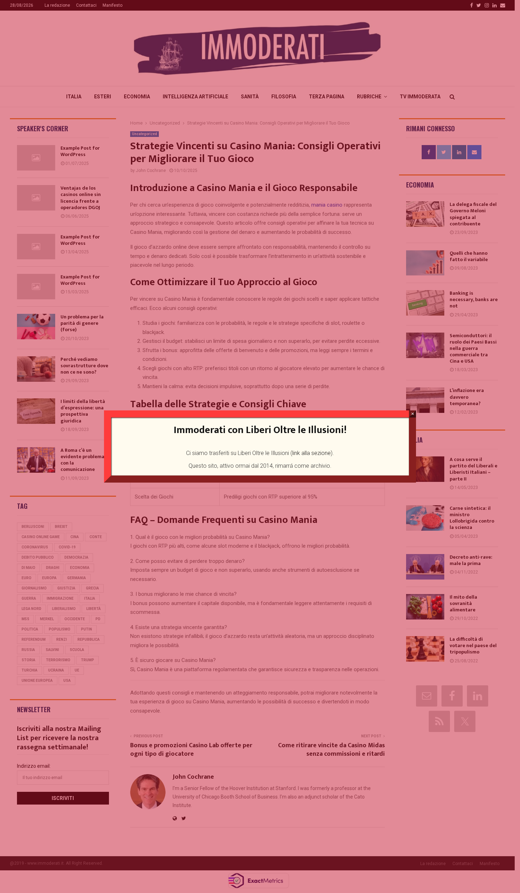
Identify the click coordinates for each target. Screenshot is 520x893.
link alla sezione (311, 453)
